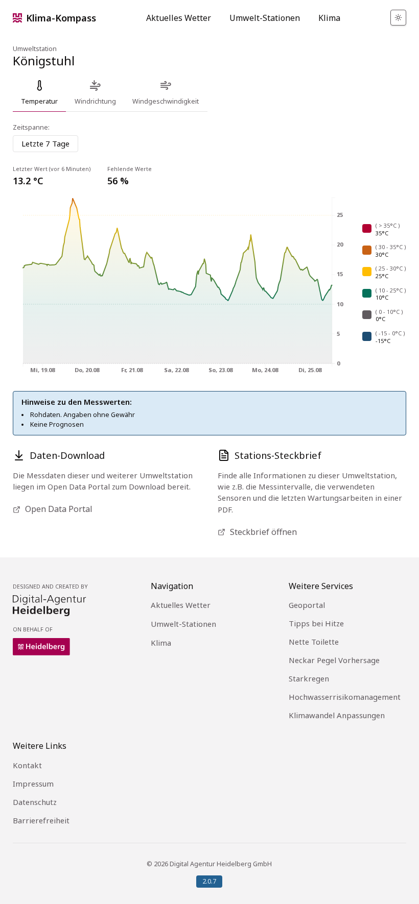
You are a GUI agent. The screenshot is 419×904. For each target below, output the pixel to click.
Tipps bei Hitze (316, 623)
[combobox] (45, 143)
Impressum (33, 783)
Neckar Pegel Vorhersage (334, 660)
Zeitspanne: (31, 127)
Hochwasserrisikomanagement (345, 697)
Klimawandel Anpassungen (337, 715)
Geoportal (307, 605)
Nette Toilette (314, 642)
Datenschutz (35, 802)
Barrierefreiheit (41, 820)
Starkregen (309, 678)
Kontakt (27, 765)
